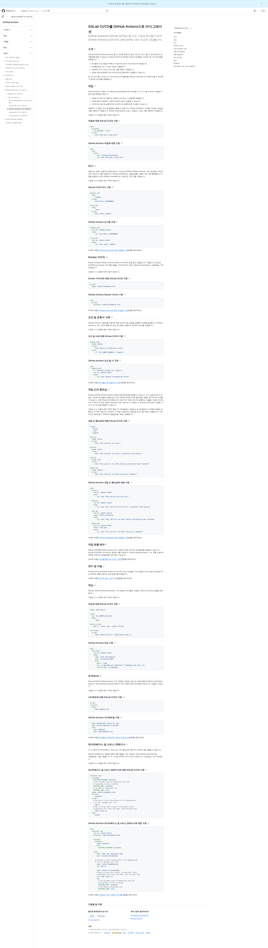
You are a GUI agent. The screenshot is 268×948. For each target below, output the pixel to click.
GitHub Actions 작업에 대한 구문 (104, 143)
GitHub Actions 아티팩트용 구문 (103, 717)
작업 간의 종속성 (97, 389)
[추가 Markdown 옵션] (191, 28)
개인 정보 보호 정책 (93, 920)
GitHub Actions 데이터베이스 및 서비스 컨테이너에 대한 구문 (117, 823)
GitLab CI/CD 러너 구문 (99, 187)
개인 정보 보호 (116, 933)
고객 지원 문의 (137, 918)
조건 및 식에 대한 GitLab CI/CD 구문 (105, 336)
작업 (90, 86)
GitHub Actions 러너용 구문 (101, 222)
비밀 (116, 578)
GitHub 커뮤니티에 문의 (141, 915)
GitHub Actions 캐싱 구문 (100, 643)
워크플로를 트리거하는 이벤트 (110, 559)
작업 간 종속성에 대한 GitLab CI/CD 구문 (107, 421)
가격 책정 (130, 933)
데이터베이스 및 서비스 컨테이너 (106, 744)
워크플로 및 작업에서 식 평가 (110, 383)
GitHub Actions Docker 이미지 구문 (105, 294)
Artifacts (93, 675)
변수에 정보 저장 (105, 578)
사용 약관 (107, 933)
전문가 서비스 (140, 933)
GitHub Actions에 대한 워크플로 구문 (113, 250)
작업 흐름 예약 (96, 544)
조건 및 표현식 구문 (99, 317)
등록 (263, 11)
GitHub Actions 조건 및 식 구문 (103, 360)
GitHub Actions (10, 22)
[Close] (262, 3)
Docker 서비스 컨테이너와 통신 (111, 895)
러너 (90, 165)
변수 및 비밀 (95, 566)
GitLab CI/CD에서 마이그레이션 (21, 17)
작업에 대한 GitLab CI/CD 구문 (103, 121)
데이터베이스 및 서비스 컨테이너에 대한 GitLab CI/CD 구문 (116, 770)
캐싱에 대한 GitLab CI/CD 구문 (103, 604)
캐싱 (90, 585)
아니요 (102, 916)
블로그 (148, 933)
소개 (90, 49)
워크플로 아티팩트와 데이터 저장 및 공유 (114, 737)
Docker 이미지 (96, 257)
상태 (124, 933)
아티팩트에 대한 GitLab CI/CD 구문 (105, 697)
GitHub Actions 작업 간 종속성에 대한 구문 (108, 482)
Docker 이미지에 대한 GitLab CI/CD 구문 (108, 278)
